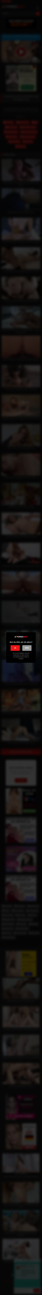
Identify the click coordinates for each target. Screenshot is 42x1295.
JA (15, 648)
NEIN (27, 648)
